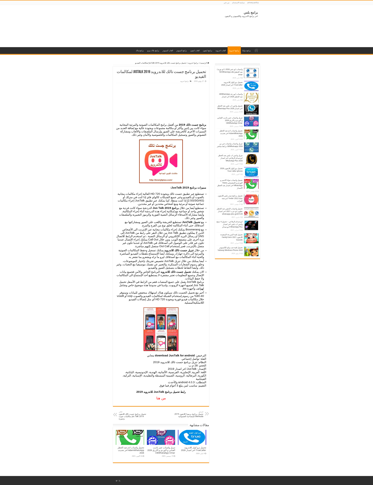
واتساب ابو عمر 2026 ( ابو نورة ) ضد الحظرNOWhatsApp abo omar (230, 72)
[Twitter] (116, 481)
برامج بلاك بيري (153, 50)
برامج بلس (251, 12)
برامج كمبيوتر (181, 50)
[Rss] (119, 481)
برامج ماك (140, 50)
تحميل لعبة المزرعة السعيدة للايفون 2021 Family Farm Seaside (231, 237)
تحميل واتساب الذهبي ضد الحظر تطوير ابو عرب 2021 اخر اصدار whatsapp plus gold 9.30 (230, 211)
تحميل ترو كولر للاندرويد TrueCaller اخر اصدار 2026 (193, 449)
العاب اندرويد (220, 50)
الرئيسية (256, 50)
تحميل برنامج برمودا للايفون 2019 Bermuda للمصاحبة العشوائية (188, 414)
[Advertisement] (137, 26)
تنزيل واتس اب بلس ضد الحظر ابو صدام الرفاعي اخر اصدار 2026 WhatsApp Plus (230, 158)
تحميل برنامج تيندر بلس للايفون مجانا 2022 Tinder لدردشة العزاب (230, 198)
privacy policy (253, 3)
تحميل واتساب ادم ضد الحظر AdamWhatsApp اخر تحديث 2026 (131, 450)
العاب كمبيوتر (167, 50)
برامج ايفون (207, 50)
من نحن (226, 3)
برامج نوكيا (246, 50)
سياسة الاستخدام (238, 3)
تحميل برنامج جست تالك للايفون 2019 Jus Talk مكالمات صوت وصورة (132, 415)
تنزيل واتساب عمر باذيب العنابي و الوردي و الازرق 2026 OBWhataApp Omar (161, 450)
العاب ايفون (195, 50)
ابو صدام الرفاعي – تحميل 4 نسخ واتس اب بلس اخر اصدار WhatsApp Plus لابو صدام (230, 224)
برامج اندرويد (234, 50)
